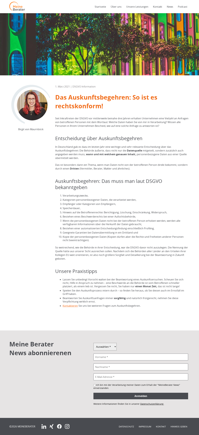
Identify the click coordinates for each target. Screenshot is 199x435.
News (170, 6)
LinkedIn (44, 426)
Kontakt (157, 6)
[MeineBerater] (17, 9)
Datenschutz (126, 426)
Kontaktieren (70, 305)
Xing (51, 426)
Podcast (182, 6)
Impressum (145, 426)
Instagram (67, 426)
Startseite (100, 6)
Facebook (59, 426)
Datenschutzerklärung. (152, 403)
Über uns (116, 6)
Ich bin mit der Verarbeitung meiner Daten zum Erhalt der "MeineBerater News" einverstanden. (136, 386)
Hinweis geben (179, 426)
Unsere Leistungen (137, 6)
